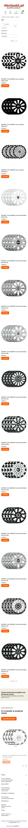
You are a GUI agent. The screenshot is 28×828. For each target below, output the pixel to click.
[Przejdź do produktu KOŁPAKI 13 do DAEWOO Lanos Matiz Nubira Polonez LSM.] (14, 379)
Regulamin (3, 804)
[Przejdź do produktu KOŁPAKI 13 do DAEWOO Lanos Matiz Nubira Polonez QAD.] (14, 515)
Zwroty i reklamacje (5, 778)
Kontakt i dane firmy (6, 814)
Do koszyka (5, 85)
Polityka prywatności (6, 806)
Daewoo (7, 24)
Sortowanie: (4, 33)
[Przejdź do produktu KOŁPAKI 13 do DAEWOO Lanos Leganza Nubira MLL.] (14, 151)
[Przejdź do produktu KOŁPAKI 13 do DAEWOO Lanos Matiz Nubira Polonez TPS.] (14, 560)
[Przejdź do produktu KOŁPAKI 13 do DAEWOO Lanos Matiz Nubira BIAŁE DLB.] (14, 197)
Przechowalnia (4, 790)
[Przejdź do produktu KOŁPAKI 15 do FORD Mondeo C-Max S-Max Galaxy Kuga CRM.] (14, 737)
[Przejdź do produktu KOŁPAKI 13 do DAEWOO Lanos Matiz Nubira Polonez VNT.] (14, 606)
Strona (12, 40)
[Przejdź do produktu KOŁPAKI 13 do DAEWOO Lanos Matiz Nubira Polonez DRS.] (14, 333)
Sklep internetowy (12, 826)
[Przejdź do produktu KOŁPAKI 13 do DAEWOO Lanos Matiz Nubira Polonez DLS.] (14, 288)
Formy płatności (5, 797)
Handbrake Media (12, 822)
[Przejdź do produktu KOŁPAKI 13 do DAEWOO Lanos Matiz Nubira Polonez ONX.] (14, 470)
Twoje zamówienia (5, 787)
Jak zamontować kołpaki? (7, 780)
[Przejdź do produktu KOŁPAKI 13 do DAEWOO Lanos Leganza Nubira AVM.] (14, 61)
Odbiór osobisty (5, 815)
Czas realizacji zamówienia (7, 798)
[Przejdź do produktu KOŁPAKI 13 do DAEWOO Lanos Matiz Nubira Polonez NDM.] (14, 424)
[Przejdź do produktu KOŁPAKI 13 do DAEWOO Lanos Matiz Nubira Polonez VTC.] (14, 651)
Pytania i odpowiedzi (6, 781)
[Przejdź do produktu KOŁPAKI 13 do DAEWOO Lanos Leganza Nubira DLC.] (14, 106)
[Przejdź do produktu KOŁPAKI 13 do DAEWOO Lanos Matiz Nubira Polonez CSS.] (14, 242)
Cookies (3, 807)
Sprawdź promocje (9, 718)
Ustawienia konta (5, 789)
